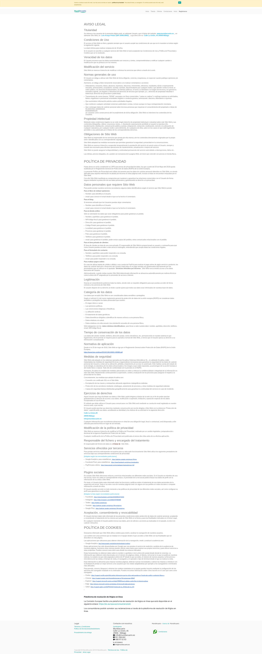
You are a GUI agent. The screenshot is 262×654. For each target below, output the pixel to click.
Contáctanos (162, 631)
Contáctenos (117, 626)
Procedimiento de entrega (83, 632)
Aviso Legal (86, 652)
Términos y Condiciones (82, 626)
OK (180, 2)
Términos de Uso (113, 650)
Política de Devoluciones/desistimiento (87, 629)
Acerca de (166, 623)
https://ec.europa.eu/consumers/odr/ (114, 604)
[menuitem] (147, 11)
